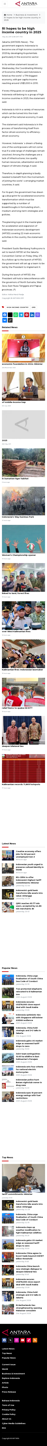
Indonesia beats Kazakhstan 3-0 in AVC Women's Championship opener (22, 553)
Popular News (9, 968)
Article (5, 1383)
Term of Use (8, 1405)
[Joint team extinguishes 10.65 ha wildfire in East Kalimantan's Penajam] (8, 1057)
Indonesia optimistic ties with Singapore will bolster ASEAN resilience (29, 1017)
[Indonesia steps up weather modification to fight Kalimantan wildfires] (8, 1231)
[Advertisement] (23, 815)
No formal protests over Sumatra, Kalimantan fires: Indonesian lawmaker (22, 668)
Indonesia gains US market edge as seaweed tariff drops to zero (29, 1043)
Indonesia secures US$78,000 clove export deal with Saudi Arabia (28, 1005)
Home (9, 15)
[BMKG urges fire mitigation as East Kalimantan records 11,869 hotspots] (23, 768)
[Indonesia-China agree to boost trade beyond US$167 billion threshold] (8, 1257)
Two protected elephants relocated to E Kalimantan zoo (29, 992)
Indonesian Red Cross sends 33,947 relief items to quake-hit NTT (21, 706)
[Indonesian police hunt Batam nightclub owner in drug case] (8, 1083)
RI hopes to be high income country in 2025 (22, 439)
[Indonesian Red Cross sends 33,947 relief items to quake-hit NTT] (23, 692)
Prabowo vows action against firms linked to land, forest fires (20, 591)
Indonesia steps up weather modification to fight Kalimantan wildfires (29, 1230)
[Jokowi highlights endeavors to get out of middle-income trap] (23, 386)
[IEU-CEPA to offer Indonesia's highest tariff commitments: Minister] (8, 881)
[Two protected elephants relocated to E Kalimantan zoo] (8, 992)
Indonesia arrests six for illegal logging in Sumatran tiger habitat (22, 477)
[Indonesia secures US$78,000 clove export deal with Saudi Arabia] (8, 1005)
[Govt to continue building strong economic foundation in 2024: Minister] (23, 348)
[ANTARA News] (26, 4)
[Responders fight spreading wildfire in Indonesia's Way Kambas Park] (23, 501)
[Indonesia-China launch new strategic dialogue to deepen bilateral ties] (8, 1270)
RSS (4, 1428)
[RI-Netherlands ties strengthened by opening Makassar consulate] (8, 1309)
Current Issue (9, 1364)
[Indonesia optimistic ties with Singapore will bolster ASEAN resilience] (8, 1018)
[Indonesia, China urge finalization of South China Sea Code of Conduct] (8, 979)
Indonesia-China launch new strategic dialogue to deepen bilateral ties (29, 1269)
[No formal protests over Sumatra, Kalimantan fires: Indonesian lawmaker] (23, 653)
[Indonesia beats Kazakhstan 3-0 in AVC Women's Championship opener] (23, 539)
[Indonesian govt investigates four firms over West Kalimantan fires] (23, 615)
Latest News (9, 843)
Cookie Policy (8, 1414)
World (5, 1369)
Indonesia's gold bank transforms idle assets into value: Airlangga (29, 893)
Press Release (9, 1392)
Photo (5, 1387)
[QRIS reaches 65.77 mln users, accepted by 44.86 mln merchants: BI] (8, 907)
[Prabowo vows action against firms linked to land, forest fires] (23, 577)
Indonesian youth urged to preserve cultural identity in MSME (30, 867)
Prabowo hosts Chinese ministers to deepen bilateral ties (21, 744)
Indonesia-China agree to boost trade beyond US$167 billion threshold (30, 1256)
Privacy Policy (8, 1410)
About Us (6, 1419)
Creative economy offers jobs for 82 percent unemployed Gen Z (28, 854)
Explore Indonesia (11, 1378)
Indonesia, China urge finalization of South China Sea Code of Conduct (29, 979)
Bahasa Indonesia (11, 1400)
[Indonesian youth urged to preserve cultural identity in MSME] (8, 868)
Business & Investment (27, 15)
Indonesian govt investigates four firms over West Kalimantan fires (23, 630)
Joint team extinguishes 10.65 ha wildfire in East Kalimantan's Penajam (28, 1056)
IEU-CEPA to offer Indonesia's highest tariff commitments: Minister (28, 880)
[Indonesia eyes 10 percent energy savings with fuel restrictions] (8, 1096)
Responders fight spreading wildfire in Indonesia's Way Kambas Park (22, 515)
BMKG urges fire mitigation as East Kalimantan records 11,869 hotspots (21, 783)
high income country (18, 307)
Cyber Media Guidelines (13, 1423)
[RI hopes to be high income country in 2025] (23, 424)
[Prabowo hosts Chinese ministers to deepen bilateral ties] (23, 730)
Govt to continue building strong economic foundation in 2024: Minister (22, 362)
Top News (7, 1157)
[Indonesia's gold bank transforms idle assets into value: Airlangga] (8, 894)
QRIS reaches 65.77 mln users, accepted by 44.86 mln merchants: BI (29, 906)
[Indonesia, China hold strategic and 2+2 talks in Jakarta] (8, 1031)
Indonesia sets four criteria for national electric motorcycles (29, 1069)
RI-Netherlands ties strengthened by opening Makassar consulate (29, 1308)
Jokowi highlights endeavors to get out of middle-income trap (23, 400)
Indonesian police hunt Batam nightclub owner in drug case (29, 1082)
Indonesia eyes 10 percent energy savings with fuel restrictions (29, 1095)
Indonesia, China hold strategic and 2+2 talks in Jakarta (28, 1031)
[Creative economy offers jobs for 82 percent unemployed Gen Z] (8, 855)
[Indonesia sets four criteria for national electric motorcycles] (8, 1070)
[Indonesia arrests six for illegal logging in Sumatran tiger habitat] (23, 462)
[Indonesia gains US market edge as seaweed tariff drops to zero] (8, 1044)
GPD (34, 307)
